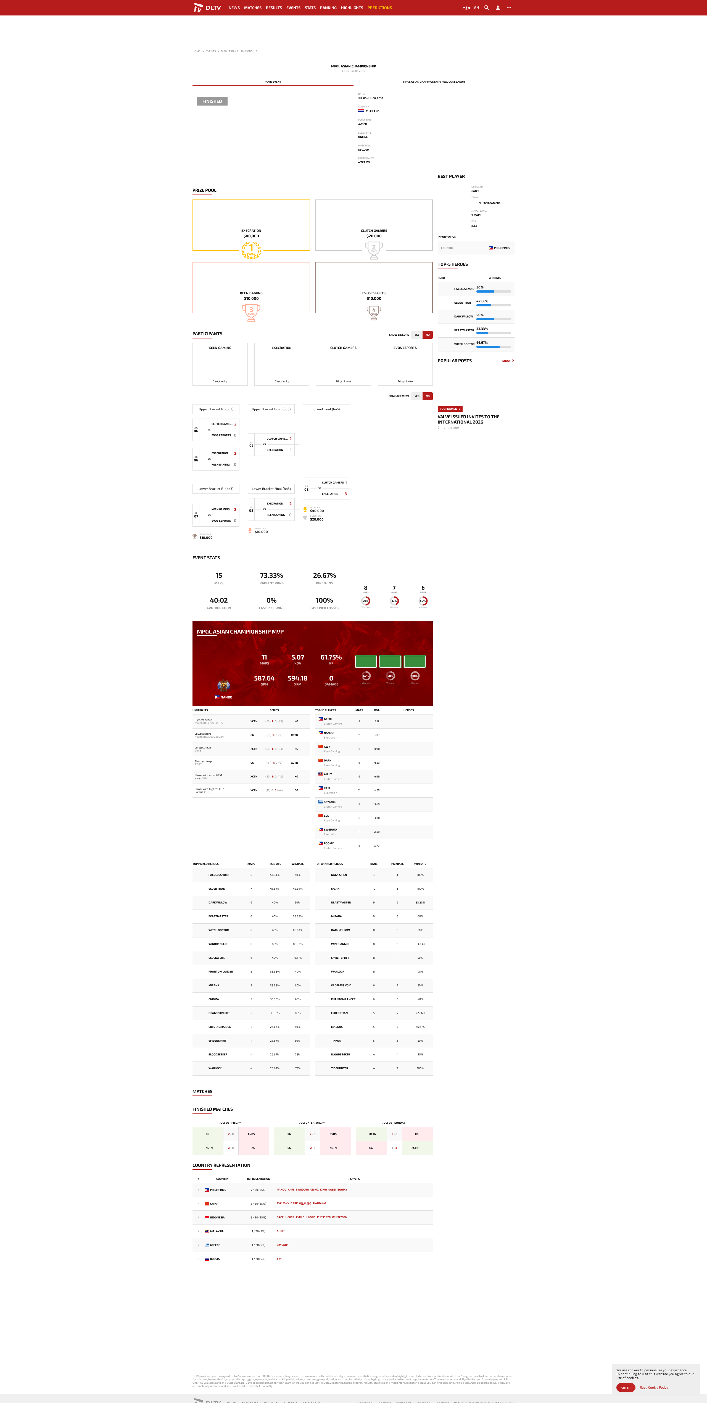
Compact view (399, 396)
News (234, 7)
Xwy (197, 778)
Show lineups (399, 334)
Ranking (328, 7)
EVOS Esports (374, 293)
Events (293, 7)
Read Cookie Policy (654, 1387)
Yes (417, 334)
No (428, 334)
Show (506, 360)
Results (274, 7)
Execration (251, 230)
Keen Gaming (251, 293)
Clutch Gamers (374, 230)
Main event (273, 81)
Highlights (352, 7)
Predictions (380, 7)
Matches (253, 7)
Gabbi (198, 792)
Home (196, 51)
